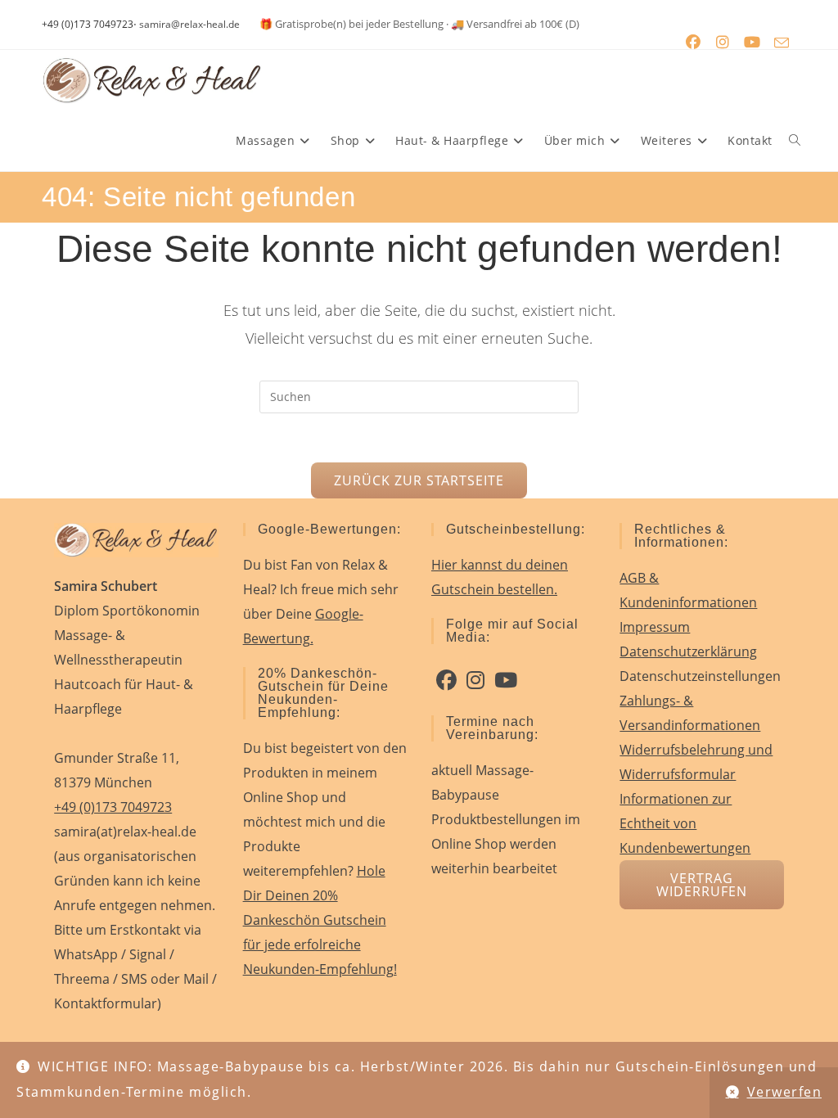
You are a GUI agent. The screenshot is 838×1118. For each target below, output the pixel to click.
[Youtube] (505, 680)
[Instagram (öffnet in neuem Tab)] (722, 43)
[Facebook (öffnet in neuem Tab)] (693, 43)
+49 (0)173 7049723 (87, 24)
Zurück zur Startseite (418, 480)
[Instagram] (475, 680)
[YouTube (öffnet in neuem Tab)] (752, 43)
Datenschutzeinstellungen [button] (700, 676)
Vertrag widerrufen (701, 884)
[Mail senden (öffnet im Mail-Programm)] (781, 43)
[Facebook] (446, 680)
